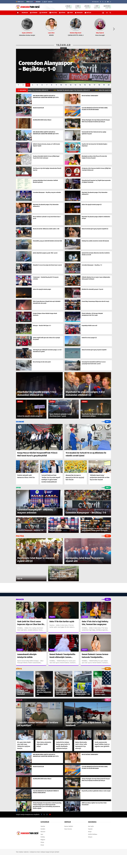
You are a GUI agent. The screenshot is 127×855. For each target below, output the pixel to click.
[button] (18, 12)
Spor (71, 12)
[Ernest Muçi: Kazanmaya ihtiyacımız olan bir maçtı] (72, 309)
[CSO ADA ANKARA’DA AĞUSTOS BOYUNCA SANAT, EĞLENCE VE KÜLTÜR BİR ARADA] (72, 116)
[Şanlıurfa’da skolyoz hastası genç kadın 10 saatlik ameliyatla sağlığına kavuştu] (63, 735)
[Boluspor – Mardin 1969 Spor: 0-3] (24, 333)
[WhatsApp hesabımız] (110, 1)
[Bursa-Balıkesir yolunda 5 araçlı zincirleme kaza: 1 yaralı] (24, 225)
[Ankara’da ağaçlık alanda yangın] (24, 297)
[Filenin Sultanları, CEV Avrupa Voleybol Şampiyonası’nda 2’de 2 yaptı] (72, 321)
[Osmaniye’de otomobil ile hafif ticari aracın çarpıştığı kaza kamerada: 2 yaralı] (72, 370)
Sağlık (89, 12)
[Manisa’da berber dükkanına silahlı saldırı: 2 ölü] (24, 237)
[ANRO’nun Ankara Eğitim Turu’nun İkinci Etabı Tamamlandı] (72, 811)
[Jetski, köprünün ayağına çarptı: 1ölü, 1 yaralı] (24, 261)
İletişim (90, 837)
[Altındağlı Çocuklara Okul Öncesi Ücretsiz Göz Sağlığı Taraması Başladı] (72, 164)
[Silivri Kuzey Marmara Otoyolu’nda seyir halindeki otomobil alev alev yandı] (24, 309)
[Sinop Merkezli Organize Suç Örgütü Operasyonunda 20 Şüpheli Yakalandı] (72, 188)
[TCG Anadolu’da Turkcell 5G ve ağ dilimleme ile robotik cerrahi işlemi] (87, 437)
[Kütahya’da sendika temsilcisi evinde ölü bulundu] (72, 249)
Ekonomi (44, 12)
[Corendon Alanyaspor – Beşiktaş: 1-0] (72, 273)
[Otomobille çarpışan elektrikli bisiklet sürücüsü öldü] (24, 249)
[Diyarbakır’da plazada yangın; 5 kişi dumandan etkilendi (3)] (72, 200)
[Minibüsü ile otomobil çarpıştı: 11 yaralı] (72, 297)
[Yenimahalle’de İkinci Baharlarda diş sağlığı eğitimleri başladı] (72, 140)
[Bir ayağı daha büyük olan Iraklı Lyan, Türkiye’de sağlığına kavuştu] (25, 735)
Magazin (80, 12)
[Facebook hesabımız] (100, 1)
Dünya (63, 12)
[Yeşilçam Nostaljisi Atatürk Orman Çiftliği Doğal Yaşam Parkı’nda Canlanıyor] (24, 164)
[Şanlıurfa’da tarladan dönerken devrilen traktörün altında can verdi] (72, 261)
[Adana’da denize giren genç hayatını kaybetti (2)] (72, 237)
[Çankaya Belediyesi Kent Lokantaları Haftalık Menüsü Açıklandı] (24, 188)
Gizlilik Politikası (92, 834)
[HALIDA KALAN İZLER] (24, 116)
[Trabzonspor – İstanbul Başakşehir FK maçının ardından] (24, 285)
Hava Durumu (68, 829)
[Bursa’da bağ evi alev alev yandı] (24, 370)
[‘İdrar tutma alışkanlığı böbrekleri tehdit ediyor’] (44, 735)
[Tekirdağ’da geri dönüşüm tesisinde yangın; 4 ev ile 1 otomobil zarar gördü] (24, 358)
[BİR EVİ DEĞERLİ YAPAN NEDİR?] (72, 104)
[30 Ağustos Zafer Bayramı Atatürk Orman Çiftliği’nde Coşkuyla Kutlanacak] (72, 176)
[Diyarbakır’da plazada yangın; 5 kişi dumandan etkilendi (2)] (24, 212)
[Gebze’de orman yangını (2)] (72, 346)
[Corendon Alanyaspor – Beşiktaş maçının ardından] (24, 200)
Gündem (34, 12)
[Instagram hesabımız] (105, 1)
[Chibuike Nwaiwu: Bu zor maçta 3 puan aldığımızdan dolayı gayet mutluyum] (72, 285)
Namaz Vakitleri (68, 826)
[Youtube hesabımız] (108, 1)
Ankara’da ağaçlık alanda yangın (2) (58, 90)
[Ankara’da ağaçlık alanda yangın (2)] (72, 212)
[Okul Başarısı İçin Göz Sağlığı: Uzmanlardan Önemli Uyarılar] (24, 176)
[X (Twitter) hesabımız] (102, 1)
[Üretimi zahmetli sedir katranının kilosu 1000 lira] (27, 466)
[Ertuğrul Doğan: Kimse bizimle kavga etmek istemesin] (24, 321)
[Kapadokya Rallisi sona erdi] (72, 333)
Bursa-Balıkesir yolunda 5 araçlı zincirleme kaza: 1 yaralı (92, 90)
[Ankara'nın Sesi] (27, 8)
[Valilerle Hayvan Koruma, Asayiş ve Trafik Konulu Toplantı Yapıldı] (24, 152)
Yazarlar (25, 12)
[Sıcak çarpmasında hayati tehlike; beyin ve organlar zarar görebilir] (102, 735)
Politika (54, 12)
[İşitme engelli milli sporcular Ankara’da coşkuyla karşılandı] (24, 346)
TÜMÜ (64, 48)
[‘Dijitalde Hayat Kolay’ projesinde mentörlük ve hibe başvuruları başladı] (100, 466)
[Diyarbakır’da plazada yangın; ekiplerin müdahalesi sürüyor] (72, 225)
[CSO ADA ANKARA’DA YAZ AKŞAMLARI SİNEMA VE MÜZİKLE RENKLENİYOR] (24, 799)
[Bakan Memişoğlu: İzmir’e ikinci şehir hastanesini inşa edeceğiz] (83, 735)
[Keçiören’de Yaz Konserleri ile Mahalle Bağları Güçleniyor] (72, 152)
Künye (42, 845)
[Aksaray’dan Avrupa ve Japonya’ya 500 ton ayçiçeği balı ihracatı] (75, 466)
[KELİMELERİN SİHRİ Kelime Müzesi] (24, 128)
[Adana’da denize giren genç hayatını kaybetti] (72, 358)
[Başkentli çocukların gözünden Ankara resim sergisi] (72, 799)
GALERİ (20, 1)
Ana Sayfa (91, 826)
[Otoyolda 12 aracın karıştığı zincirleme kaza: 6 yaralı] (24, 273)
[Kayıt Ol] (103, 12)
